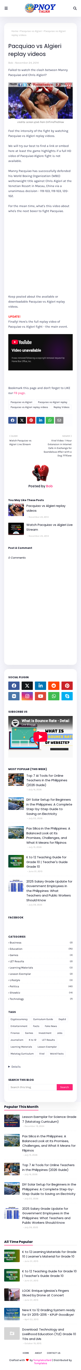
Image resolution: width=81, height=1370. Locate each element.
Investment (45, 1033)
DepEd (62, 1019)
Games (41, 955)
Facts (36, 1026)
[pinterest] (67, 686)
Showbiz (41, 992)
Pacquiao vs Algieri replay (52, 402)
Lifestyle (41, 980)
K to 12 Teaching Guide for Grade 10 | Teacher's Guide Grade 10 (47, 862)
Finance (15, 1033)
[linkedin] (40, 686)
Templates (40, 1363)
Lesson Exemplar (41, 973)
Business (41, 942)
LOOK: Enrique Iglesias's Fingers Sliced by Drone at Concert (45, 1293)
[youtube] (40, 696)
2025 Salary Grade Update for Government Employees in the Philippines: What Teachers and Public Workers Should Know (49, 890)
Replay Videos (61, 407)
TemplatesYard (42, 1360)
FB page (19, 393)
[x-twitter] (27, 686)
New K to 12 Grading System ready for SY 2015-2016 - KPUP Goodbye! (48, 1312)
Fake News (51, 1026)
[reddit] (53, 686)
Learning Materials (41, 967)
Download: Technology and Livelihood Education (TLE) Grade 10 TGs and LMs (49, 1334)
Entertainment (19, 1026)
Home (14, 31)
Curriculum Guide (43, 1019)
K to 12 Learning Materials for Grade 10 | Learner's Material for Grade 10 (49, 1254)
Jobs (59, 1033)
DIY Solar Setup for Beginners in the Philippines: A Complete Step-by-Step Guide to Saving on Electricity (49, 806)
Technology (41, 998)
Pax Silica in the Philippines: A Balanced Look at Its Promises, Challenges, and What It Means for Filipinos (48, 835)
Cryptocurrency (19, 1019)
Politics (41, 986)
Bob (10, 62)
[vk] (14, 696)
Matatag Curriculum (22, 1053)
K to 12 (32, 1039)
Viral (41, 1053)
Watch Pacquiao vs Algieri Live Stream (49, 527)
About (38, 1353)
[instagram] (27, 696)
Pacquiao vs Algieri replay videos (29, 407)
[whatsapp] (53, 696)
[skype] (67, 696)
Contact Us (53, 1353)
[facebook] (14, 686)
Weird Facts (57, 1053)
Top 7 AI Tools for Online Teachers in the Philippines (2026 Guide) (46, 780)
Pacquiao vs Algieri (31, 31)
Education (41, 948)
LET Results (41, 961)
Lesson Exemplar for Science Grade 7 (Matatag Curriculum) (49, 1119)
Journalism (17, 1039)
